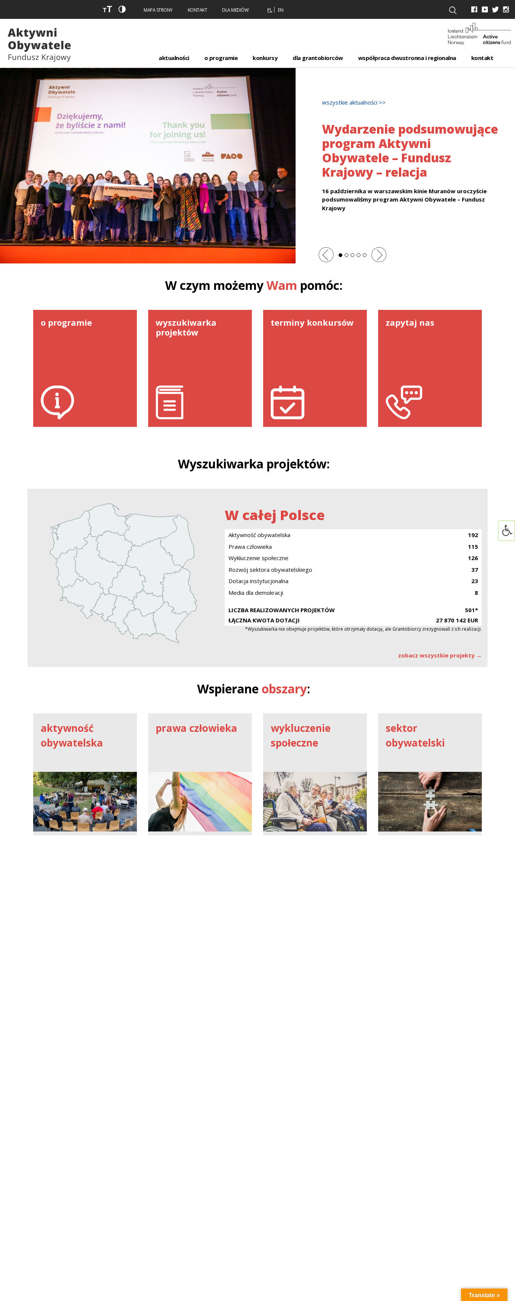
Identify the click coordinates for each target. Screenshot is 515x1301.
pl (269, 10)
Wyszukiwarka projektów (252, 464)
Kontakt (197, 10)
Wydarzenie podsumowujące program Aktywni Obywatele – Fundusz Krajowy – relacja (410, 150)
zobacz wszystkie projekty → (440, 655)
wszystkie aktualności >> (354, 102)
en (281, 10)
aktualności (174, 58)
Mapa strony (158, 10)
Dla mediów (235, 10)
